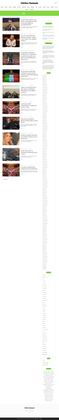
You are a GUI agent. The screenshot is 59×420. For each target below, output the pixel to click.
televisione (47, 400)
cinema (53, 372)
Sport (28, 7)
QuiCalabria (44, 315)
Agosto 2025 (45, 93)
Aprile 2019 (44, 212)
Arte (36, 7)
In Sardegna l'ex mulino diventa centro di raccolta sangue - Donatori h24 (48, 56)
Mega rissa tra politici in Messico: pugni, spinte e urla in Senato (29, 120)
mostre (53, 384)
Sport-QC (44, 344)
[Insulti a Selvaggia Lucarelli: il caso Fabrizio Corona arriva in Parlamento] (11, 138)
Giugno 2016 (44, 265)
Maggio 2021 (45, 173)
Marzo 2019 (44, 214)
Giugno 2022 (44, 153)
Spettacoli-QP (45, 338)
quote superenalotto (47, 391)
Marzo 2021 (44, 176)
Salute (48, 7)
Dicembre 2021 (45, 162)
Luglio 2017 (44, 245)
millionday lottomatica (47, 384)
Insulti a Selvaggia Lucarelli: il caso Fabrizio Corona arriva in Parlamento (29, 136)
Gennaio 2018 (45, 236)
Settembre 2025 (45, 92)
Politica (19, 7)
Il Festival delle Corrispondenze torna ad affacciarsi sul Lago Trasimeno (48, 27)
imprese (45, 381)
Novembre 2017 (45, 239)
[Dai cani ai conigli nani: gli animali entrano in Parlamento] (11, 170)
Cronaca (5, 7)
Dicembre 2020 (45, 181)
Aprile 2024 (44, 118)
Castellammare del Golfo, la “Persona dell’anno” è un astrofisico (48, 46)
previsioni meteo (46, 390)
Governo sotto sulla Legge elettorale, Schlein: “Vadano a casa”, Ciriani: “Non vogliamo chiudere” (29, 38)
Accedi (44, 360)
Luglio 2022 (44, 151)
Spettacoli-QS (45, 340)
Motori (44, 7)
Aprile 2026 (44, 81)
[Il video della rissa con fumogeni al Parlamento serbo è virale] (11, 154)
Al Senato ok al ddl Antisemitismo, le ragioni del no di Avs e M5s (28, 105)
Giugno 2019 (44, 209)
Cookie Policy (36, 418)
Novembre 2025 (45, 89)
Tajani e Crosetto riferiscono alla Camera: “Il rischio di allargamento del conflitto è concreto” (28, 89)
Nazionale (22, 69)
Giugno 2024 (45, 115)
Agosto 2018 (44, 225)
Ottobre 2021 (45, 165)
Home (2, 7)
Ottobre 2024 (45, 109)
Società (26, 9)
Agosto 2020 (45, 187)
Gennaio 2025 (45, 104)
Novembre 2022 (45, 145)
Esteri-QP (44, 304)
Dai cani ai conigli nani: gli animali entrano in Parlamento (29, 168)
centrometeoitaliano (47, 372)
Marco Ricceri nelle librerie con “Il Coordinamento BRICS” (48, 62)
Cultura (40, 7)
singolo (50, 397)
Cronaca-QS (44, 288)
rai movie (46, 394)
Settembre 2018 (45, 223)
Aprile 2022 (44, 156)
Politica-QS (44, 313)
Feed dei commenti (45, 363)
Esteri (10, 7)
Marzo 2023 (44, 139)
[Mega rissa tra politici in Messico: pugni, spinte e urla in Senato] (11, 123)
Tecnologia (31, 9)
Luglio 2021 (44, 170)
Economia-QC (45, 300)
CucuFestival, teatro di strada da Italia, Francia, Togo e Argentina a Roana (48, 36)
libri (48, 381)
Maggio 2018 (45, 229)
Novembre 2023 (45, 126)
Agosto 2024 (45, 112)
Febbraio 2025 (45, 103)
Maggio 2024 (45, 117)
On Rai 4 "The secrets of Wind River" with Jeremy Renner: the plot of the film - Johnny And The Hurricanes (48, 66)
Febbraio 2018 (45, 234)
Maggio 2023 (45, 136)
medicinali (51, 381)
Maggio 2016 (45, 267)
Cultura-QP (44, 294)
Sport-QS (44, 348)
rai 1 (52, 391)
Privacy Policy (31, 410)
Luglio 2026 (44, 76)
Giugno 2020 (45, 190)
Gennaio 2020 (45, 198)
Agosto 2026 (45, 75)
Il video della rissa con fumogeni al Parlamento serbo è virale (29, 152)
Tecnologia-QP (45, 352)
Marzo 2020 (44, 195)
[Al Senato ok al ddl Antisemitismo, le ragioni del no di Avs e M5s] (11, 107)
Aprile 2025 (44, 100)
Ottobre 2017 (45, 240)
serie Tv (47, 397)
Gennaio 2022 (45, 161)
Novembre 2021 (45, 164)
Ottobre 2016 (45, 259)
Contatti (26, 410)
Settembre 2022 (45, 148)
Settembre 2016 (45, 261)
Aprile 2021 (44, 175)
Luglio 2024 (44, 114)
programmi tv (52, 390)
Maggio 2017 (45, 248)
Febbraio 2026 (45, 84)
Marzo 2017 (44, 251)
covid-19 (51, 375)
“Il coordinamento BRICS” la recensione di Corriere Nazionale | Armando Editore (48, 61)
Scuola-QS (44, 327)
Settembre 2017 (45, 242)
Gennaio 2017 (45, 254)
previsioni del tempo (48, 388)
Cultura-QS (44, 296)
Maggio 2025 (45, 98)
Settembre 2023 (45, 129)
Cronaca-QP (44, 286)
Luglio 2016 (44, 264)
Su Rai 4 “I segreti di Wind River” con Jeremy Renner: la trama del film (48, 68)
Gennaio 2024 (45, 123)
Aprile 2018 (44, 231)
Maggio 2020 (45, 192)
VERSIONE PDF (45, 354)
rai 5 (52, 393)
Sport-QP (44, 346)
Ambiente (32, 7)
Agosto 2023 (44, 131)
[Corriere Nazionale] (29, 3)
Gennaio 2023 (45, 142)
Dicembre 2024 (45, 106)
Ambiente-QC (45, 277)
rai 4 (50, 393)
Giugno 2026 (45, 78)
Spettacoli (24, 7)
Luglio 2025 (44, 95)
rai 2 (45, 393)
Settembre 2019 (45, 204)
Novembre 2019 (45, 201)
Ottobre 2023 (45, 128)
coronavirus (47, 375)
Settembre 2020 (45, 186)
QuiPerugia (44, 317)
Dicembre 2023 (45, 125)
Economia (14, 7)
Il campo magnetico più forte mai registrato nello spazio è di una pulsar (48, 47)
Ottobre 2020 (45, 184)
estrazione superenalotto (48, 378)
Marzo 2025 (44, 101)
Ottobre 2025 (45, 90)
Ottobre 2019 (45, 203)
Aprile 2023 (44, 137)
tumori (51, 400)
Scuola (56, 7)
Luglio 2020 (44, 189)
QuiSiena (44, 319)
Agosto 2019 (44, 206)
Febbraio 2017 (45, 253)
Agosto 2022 (44, 150)
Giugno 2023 (44, 134)
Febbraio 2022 (45, 159)
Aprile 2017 (44, 250)
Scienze (52, 7)
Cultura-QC (44, 292)
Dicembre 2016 (45, 256)
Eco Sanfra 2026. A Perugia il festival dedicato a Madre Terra (48, 30)
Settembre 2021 (45, 167)
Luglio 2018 (44, 226)
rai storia (50, 394)
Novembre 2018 (45, 220)
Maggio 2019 (45, 211)
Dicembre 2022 (45, 143)
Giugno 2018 (44, 228)
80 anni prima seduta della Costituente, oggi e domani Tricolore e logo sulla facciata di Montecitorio (29, 73)
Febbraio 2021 (45, 178)
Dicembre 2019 (45, 200)
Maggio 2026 (45, 79)
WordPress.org (45, 365)
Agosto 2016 (44, 262)
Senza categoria (45, 329)
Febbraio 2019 (45, 215)
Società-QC (44, 333)
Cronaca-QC (44, 284)
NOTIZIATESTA (49, 387)
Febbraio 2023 (45, 140)
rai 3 (47, 393)
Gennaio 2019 (45, 217)
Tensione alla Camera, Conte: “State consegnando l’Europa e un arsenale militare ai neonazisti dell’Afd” (29, 22)
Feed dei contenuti (45, 362)
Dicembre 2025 (45, 87)
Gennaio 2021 (45, 179)
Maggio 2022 (45, 154)
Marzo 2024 (44, 120)
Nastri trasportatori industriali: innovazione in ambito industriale (48, 51)
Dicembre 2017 (45, 237)
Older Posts (6, 179)
